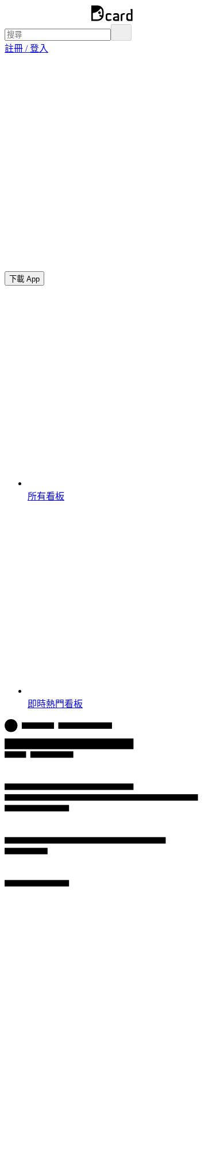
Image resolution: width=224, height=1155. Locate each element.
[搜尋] (121, 32)
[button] (26, 48)
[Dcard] (112, 19)
